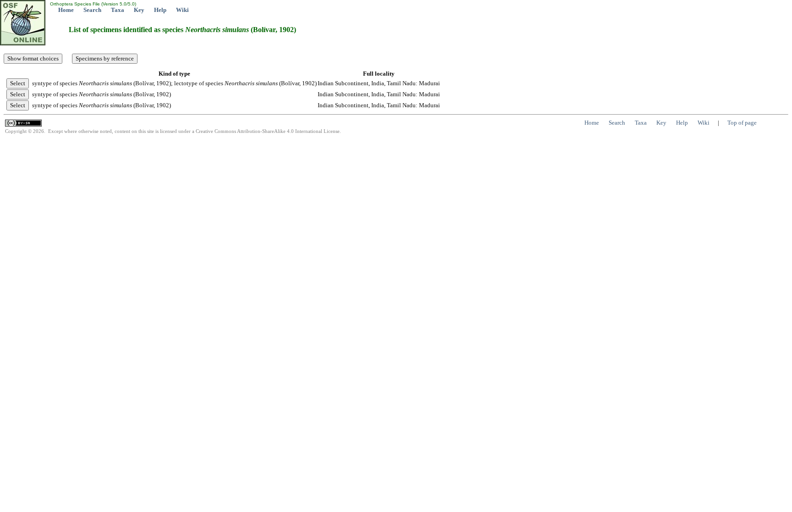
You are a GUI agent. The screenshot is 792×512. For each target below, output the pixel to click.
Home (66, 9)
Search (92, 9)
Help (160, 9)
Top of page (742, 122)
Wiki (182, 9)
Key (139, 9)
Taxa (117, 9)
